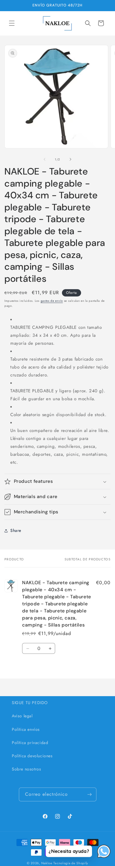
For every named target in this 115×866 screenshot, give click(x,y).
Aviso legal (22, 716)
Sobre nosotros (26, 769)
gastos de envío (52, 301)
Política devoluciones (32, 756)
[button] (11, 23)
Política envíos (26, 729)
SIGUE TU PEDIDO (30, 703)
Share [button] (15, 530)
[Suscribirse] (89, 794)
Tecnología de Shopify (70, 863)
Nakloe (46, 863)
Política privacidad (30, 743)
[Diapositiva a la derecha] (70, 159)
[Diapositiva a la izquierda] (44, 159)
